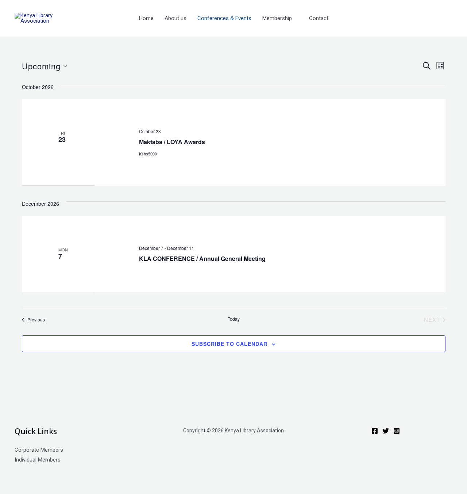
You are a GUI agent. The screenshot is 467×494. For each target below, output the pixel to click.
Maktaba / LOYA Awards (172, 142)
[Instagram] (396, 431)
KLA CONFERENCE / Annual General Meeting (202, 258)
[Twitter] (385, 431)
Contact (318, 18)
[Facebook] (374, 431)
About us (175, 18)
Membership (277, 18)
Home (146, 18)
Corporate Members (39, 450)
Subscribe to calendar (229, 343)
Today (234, 319)
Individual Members (38, 459)
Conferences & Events (224, 18)
